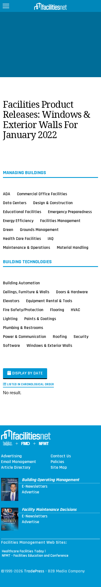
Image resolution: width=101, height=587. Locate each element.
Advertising (11, 456)
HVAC (75, 309)
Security (81, 336)
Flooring (57, 309)
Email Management (18, 462)
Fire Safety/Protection (23, 309)
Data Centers (14, 203)
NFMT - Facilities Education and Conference (35, 555)
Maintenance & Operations (26, 247)
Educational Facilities (22, 211)
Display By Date (27, 373)
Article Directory (15, 467)
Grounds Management (39, 229)
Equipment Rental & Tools (49, 301)
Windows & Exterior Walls (49, 345)
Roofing (60, 336)
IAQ (51, 238)
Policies (57, 462)
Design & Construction (53, 203)
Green (8, 229)
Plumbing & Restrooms (23, 327)
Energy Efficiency (18, 220)
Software (11, 345)
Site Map (59, 467)
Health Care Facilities (22, 238)
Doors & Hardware (72, 292)
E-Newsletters (34, 486)
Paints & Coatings (40, 318)
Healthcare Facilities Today (23, 551)
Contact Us (61, 456)
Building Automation (21, 283)
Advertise (30, 492)
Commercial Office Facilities (42, 194)
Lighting (10, 318)
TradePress (34, 571)
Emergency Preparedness (70, 211)
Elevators (11, 301)
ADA (6, 194)
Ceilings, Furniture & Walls (26, 292)
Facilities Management (60, 220)
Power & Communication (24, 336)
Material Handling (72, 247)
